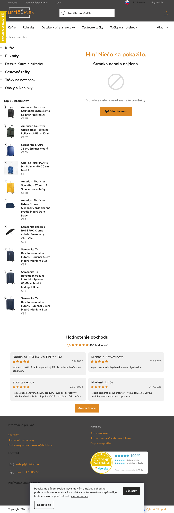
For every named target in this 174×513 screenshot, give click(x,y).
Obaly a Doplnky (18, 88)
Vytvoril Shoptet (156, 509)
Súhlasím (131, 491)
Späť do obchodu (116, 111)
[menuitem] (11, 27)
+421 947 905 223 (28, 472)
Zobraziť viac (87, 408)
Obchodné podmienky (36, 2)
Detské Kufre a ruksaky (24, 63)
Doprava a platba (100, 443)
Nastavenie (44, 505)
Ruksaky (12, 55)
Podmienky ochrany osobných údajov (30, 445)
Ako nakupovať (99, 433)
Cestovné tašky (17, 71)
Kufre (9, 47)
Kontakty (12, 2)
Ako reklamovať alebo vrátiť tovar (110, 438)
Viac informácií (79, 496)
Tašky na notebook (20, 79)
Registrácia (157, 2)
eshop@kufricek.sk (27, 464)
